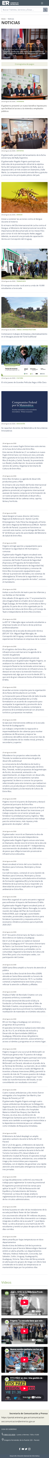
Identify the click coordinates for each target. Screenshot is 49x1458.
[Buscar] (45, 10)
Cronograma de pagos (24, 64)
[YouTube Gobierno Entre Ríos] (23, 1449)
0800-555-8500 (9, 1435)
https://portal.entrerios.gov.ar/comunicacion (22, 1417)
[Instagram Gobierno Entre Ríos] (29, 1449)
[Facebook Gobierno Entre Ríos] (20, 1449)
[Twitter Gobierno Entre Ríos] (26, 1449)
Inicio (3, 19)
